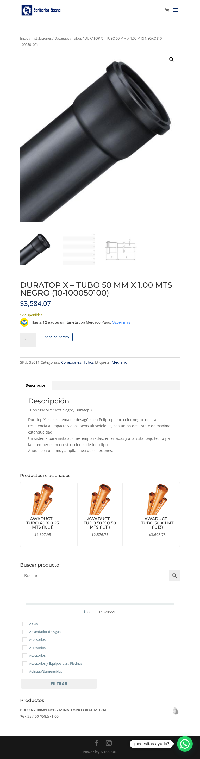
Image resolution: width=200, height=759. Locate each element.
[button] (171, 59)
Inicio (24, 38)
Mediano (119, 362)
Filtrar (59, 684)
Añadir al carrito (57, 337)
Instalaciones (41, 38)
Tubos (77, 38)
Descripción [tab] (36, 385)
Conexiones (71, 362)
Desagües (61, 38)
